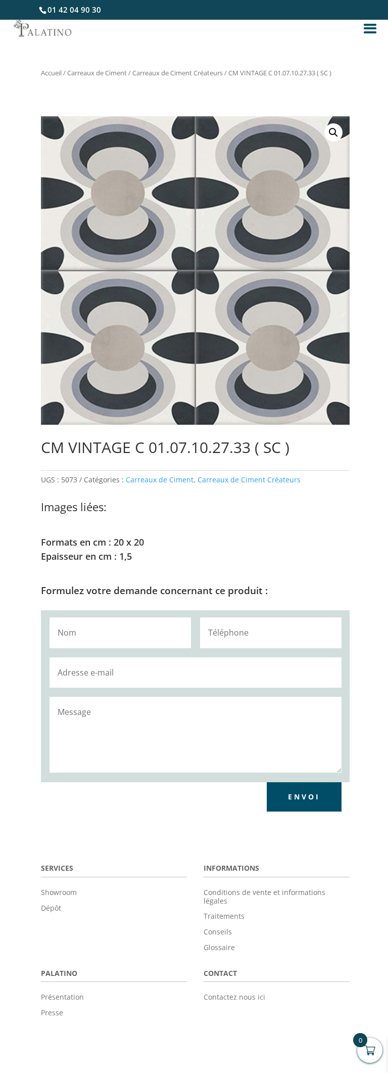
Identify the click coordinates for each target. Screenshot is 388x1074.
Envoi (304, 796)
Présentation (62, 997)
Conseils (218, 931)
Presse (52, 1012)
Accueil (51, 72)
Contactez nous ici (234, 997)
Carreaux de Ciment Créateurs (177, 72)
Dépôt (51, 908)
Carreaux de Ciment (97, 72)
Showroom (59, 892)
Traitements (224, 916)
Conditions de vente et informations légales (264, 896)
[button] (333, 132)
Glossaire (219, 947)
